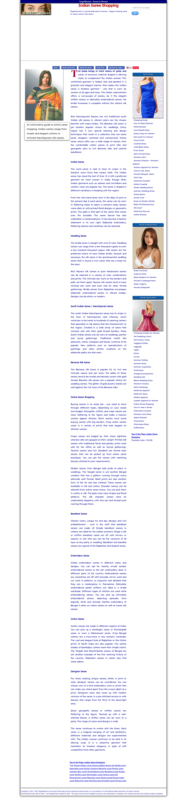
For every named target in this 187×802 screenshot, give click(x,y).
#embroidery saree (95, 774)
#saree (77, 765)
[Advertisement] (93, 38)
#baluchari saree (82, 780)
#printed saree (95, 780)
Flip (130, 67)
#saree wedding (98, 765)
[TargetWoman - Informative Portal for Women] (42, 9)
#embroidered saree (95, 771)
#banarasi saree (93, 777)
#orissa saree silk (110, 774)
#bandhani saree (111, 771)
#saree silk (110, 765)
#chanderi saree (108, 780)
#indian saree (85, 765)
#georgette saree (77, 768)
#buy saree (82, 771)
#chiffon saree (81, 774)
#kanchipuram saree (78, 777)
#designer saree (105, 768)
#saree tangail (107, 777)
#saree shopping (91, 768)
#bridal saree (120, 765)
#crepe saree (120, 780)
